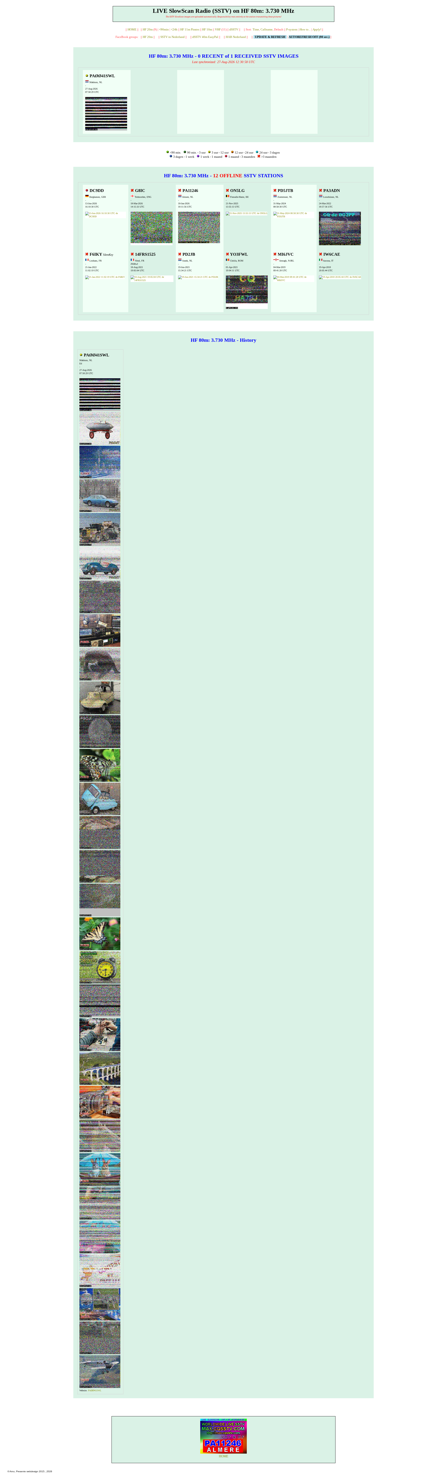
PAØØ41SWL (94, 1390)
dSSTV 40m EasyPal (205, 37)
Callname (267, 29)
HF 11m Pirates (189, 29)
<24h (174, 29)
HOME (132, 29)
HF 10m (207, 29)
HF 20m (148, 29)
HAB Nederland (236, 37)
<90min (164, 29)
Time (256, 29)
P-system (291, 29)
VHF (218, 29)
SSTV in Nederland (172, 37)
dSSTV (233, 29)
